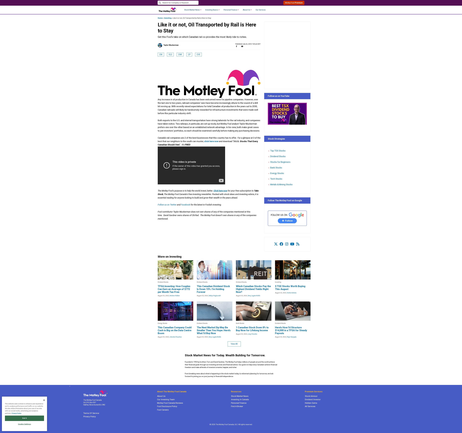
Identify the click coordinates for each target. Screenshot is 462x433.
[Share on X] (239, 46)
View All (234, 344)
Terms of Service (91, 413)
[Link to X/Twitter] (276, 244)
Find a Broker (237, 406)
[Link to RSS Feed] (298, 244)
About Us (246, 10)
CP (189, 54)
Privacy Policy (89, 416)
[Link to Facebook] (281, 244)
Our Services (261, 10)
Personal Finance (230, 10)
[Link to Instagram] (287, 244)
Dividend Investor (313, 399)
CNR (180, 54)
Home (160, 18)
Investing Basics (211, 10)
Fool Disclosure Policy (167, 406)
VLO (170, 54)
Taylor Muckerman (171, 45)
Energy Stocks (277, 173)
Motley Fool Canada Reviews (170, 403)
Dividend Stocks (278, 156)
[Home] (69, 386)
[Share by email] (242, 46)
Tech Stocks (276, 179)
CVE (198, 54)
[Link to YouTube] (292, 244)
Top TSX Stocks (278, 150)
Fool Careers (163, 410)
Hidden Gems (311, 403)
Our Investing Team (166, 399)
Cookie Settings (24, 424)
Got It (24, 418)
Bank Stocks (276, 167)
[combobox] (194, 3)
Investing (167, 18)
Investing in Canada (240, 399)
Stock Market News (192, 10)
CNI (160, 54)
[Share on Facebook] (236, 46)
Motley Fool (294, 3)
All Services (310, 406)
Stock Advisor (311, 396)
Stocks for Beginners (280, 162)
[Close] (44, 400)
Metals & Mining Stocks (281, 184)
